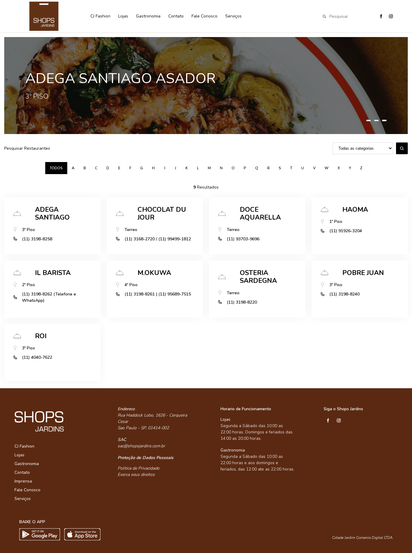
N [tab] (221, 168)
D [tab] (107, 168)
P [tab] (245, 168)
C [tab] (96, 168)
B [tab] (85, 168)
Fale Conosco (204, 16)
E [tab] (119, 168)
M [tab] (209, 168)
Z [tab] (361, 168)
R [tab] (268, 168)
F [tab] (130, 168)
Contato (176, 16)
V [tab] (314, 168)
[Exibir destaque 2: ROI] (376, 120)
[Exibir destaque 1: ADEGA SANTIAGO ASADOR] (368, 120)
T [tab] (291, 168)
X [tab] (339, 168)
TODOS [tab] (56, 168)
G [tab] (141, 168)
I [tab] (164, 168)
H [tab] (153, 168)
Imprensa (23, 481)
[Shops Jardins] (49, 16)
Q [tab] (256, 168)
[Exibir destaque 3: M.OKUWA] (384, 120)
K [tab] (186, 168)
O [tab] (233, 168)
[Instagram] (391, 16)
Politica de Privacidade (138, 468)
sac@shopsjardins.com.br (141, 446)
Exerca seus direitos (136, 474)
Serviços (233, 16)
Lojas (123, 16)
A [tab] (73, 168)
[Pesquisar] (402, 148)
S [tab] (280, 168)
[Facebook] (381, 16)
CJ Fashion (100, 16)
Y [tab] (350, 168)
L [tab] (198, 168)
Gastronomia (148, 16)
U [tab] (302, 168)
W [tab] (326, 168)
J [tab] (175, 168)
